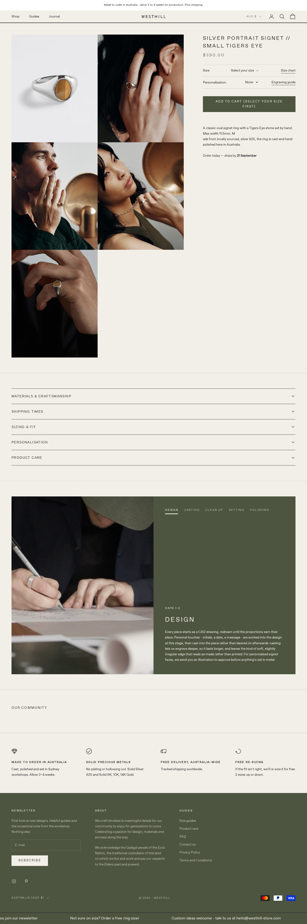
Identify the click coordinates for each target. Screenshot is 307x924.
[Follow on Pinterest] (26, 881)
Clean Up (214, 510)
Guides (34, 16)
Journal (54, 16)
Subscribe (29, 860)
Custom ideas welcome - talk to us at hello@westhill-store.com (212, 918)
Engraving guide (283, 82)
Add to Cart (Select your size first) (249, 104)
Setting (236, 510)
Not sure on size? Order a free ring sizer (91, 918)
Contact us (187, 844)
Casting (192, 510)
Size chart (288, 70)
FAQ (182, 837)
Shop (15, 16)
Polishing (259, 510)
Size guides (187, 821)
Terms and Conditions (195, 860)
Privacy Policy (189, 852)
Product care (188, 829)
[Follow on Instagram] (14, 881)
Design (171, 510)
